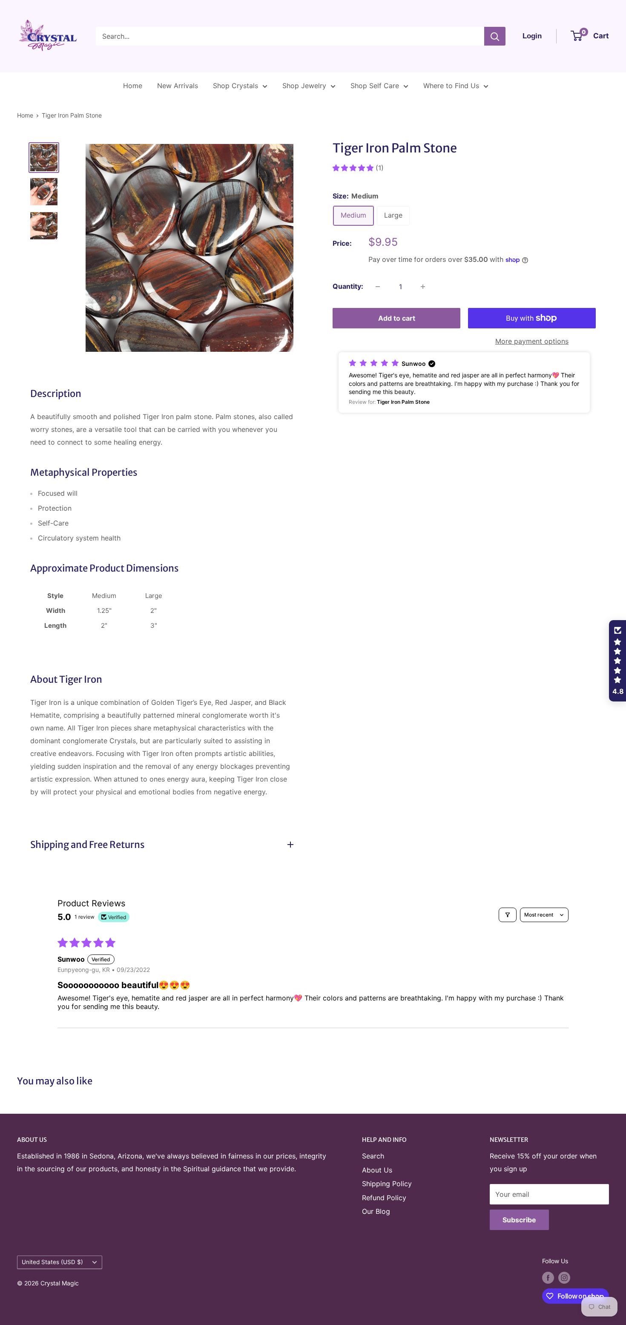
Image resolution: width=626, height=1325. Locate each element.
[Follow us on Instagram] (564, 1278)
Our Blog (376, 1211)
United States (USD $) (52, 1262)
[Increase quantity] (423, 287)
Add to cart (396, 318)
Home (132, 85)
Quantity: (348, 286)
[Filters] (508, 915)
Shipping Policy (387, 1183)
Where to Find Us (451, 85)
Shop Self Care (374, 85)
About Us (377, 1170)
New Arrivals (177, 85)
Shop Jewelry (304, 85)
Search (373, 1156)
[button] (354, 168)
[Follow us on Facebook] (548, 1278)
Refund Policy (384, 1197)
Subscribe (519, 1220)
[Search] (494, 36)
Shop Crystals (235, 85)
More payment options (532, 341)
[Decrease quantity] (378, 287)
